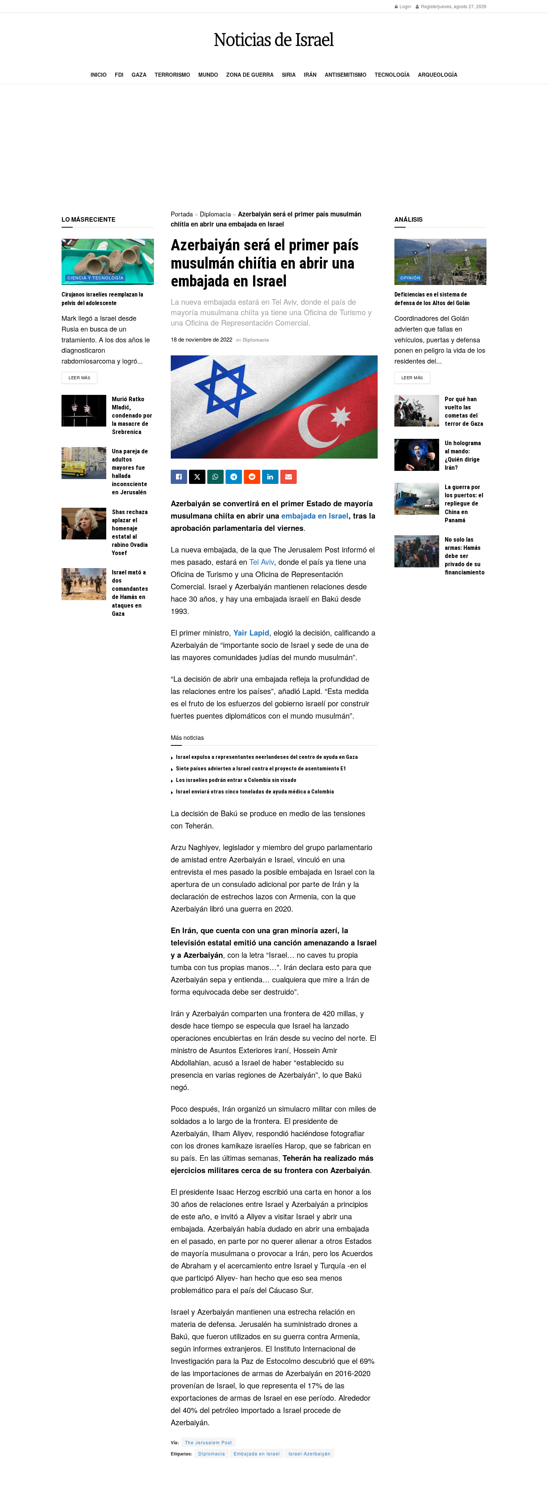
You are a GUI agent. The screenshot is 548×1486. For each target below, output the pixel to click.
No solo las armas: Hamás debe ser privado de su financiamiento (465, 556)
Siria (289, 74)
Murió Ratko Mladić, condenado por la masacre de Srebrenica (132, 415)
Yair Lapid (251, 632)
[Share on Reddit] (252, 477)
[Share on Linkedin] (270, 477)
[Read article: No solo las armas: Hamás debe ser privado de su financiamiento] (416, 551)
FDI (119, 74)
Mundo (208, 74)
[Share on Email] (288, 477)
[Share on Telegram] (234, 477)
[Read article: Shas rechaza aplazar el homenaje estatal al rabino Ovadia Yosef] (84, 524)
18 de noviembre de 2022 (201, 339)
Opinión (410, 278)
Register (429, 6)
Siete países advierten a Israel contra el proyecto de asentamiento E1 (261, 768)
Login (405, 6)
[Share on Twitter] (197, 477)
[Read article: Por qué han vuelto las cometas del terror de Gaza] (416, 411)
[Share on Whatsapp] (215, 477)
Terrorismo (172, 74)
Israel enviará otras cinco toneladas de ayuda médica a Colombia (255, 791)
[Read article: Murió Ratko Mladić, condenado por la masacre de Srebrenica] (84, 411)
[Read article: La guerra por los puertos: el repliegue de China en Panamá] (416, 499)
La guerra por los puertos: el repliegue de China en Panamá (464, 503)
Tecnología (392, 74)
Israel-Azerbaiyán (310, 1453)
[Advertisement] (274, 147)
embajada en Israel (315, 515)
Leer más (83, 377)
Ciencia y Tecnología (95, 278)
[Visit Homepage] (274, 39)
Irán (310, 74)
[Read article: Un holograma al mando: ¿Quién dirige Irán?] (416, 455)
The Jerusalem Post (208, 1442)
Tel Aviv (261, 561)
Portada (182, 213)
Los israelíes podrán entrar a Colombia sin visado (236, 780)
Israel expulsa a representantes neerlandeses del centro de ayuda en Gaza (267, 757)
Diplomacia (215, 213)
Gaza (139, 74)
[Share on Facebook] (179, 477)
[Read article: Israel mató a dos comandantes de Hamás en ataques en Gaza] (84, 584)
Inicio (99, 74)
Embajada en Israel (257, 1453)
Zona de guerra (250, 74)
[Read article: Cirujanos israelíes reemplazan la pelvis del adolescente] (108, 262)
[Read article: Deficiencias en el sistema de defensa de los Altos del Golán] (440, 262)
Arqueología (437, 74)
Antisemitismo (345, 74)
